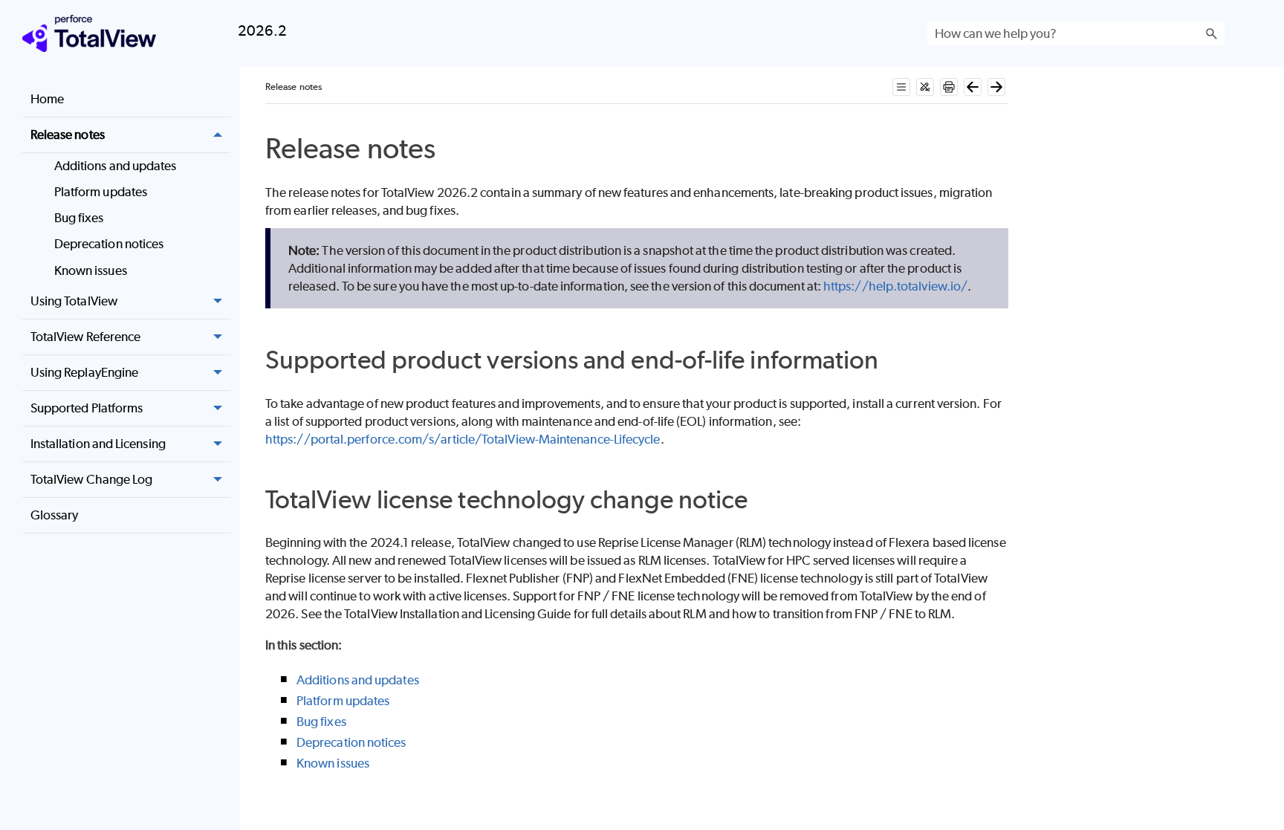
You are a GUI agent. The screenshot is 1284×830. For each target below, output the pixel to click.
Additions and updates (115, 165)
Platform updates (100, 191)
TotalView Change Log (91, 479)
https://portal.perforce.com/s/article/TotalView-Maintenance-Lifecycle (463, 439)
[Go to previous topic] (973, 87)
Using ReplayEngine (84, 372)
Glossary (54, 515)
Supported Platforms (86, 408)
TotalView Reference (85, 336)
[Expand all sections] (901, 87)
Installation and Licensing (98, 443)
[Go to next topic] (996, 87)
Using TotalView (73, 301)
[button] (1211, 33)
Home (47, 98)
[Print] (949, 87)
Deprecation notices (109, 243)
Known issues (90, 270)
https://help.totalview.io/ (895, 286)
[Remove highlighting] (925, 87)
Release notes (67, 134)
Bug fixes (79, 217)
